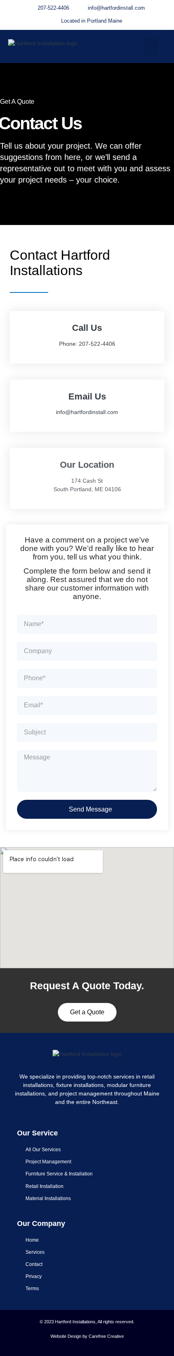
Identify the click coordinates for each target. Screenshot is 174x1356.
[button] (150, 46)
